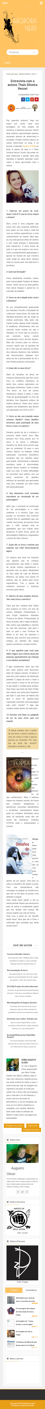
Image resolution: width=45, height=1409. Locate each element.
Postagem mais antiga (31, 1130)
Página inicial (32, 1126)
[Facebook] (18, 1192)
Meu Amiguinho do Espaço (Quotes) (22, 1003)
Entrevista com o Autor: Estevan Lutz (22, 1019)
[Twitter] (22, 1192)
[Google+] (27, 1192)
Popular (13, 1290)
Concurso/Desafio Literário (18, 954)
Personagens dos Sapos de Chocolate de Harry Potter (25, 1312)
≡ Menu (7, 62)
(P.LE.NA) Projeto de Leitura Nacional (22, 986)
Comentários (31, 1290)
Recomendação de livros (17, 970)
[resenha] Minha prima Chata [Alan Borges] (21, 1036)
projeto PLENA (29, 146)
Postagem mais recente (14, 1126)
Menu (5, 3)
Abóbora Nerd (29, 1403)
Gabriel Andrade (27, 1405)
